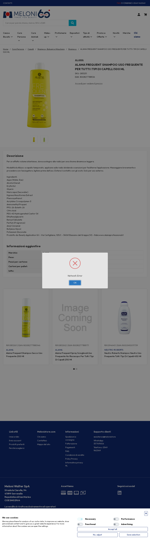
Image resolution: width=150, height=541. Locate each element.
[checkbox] (80, 519)
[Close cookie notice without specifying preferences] (146, 513)
